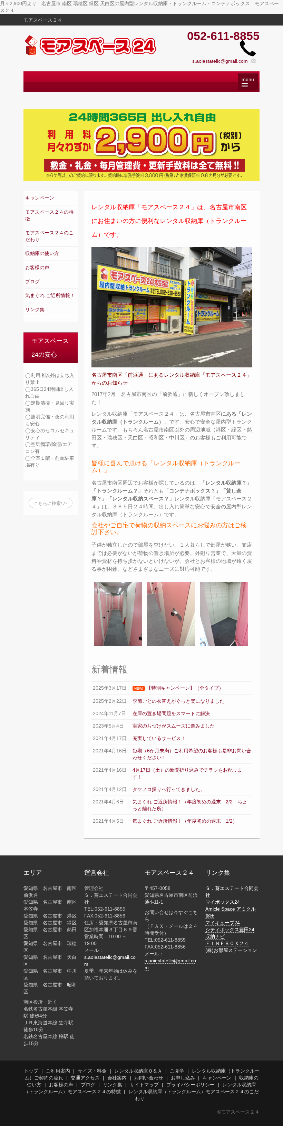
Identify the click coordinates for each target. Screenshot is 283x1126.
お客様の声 (37, 267)
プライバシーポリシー (190, 1084)
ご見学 (177, 1071)
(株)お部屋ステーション (231, 950)
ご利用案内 (58, 1071)
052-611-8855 (223, 35)
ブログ (32, 281)
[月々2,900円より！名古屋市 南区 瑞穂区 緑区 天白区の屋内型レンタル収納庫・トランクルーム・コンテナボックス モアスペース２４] (90, 45)
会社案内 (117, 1078)
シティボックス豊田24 (229, 929)
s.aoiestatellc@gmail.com (220, 61)
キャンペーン (39, 198)
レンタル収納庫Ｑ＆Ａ (138, 1071)
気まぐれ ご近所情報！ (50, 295)
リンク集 (35, 309)
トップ (31, 1071)
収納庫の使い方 (42, 253)
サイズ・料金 (92, 1071)
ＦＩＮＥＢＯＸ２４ (227, 943)
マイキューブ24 (222, 922)
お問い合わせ (148, 1078)
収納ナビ (215, 936)
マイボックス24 (222, 902)
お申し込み (183, 1078)
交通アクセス (85, 1078)
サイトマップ (144, 1084)
